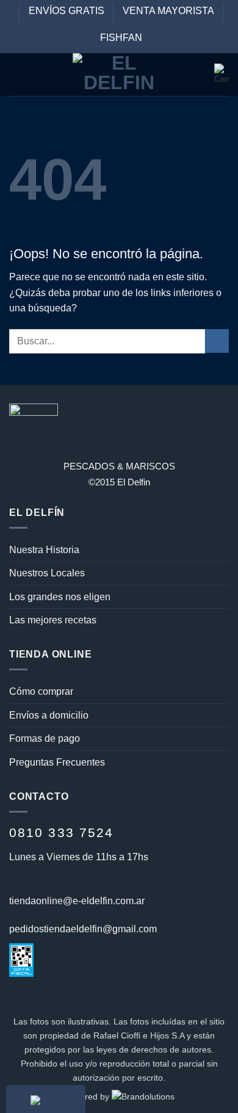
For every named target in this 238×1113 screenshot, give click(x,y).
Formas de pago (44, 738)
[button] (16, 75)
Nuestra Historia (44, 550)
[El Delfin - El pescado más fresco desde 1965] (119, 74)
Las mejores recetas (52, 620)
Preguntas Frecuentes (57, 762)
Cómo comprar (41, 691)
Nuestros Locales (47, 573)
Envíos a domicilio (48, 715)
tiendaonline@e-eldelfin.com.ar (77, 901)
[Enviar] (217, 341)
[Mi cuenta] (199, 74)
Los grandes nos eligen (59, 597)
